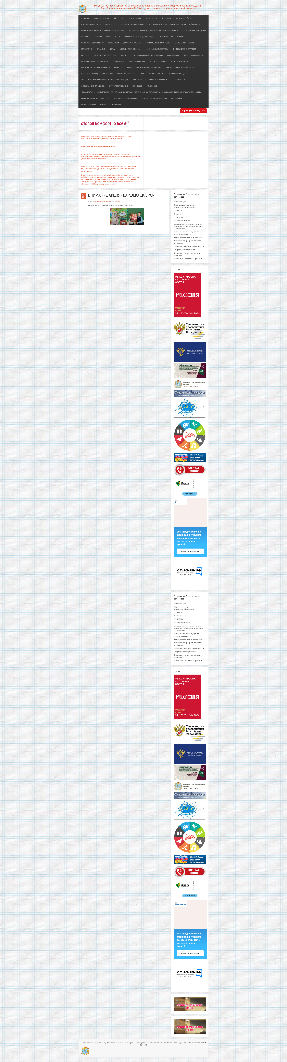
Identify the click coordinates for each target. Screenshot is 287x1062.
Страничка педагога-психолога (131, 24)
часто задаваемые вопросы (157, 49)
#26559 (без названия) (158, 61)
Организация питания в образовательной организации (102, 31)
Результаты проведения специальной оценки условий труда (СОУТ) (175, 24)
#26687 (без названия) (179, 61)
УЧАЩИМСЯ (181, 37)
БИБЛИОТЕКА (109, 24)
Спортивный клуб (113, 37)
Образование (178, 214)
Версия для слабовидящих (193, 111)
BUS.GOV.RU (85, 37)
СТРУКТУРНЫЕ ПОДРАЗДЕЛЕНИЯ (92, 43)
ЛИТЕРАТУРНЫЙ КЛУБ (88, 105)
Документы (178, 210)
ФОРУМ (112, 49)
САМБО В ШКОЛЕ (118, 61)
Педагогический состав (126, 74)
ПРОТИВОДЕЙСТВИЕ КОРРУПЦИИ (184, 49)
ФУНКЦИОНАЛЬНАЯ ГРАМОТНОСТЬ (157, 43)
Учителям (167, 18)
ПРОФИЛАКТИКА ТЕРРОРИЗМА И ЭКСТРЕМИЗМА (144, 68)
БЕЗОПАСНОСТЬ (151, 18)
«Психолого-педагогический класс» (95, 68)
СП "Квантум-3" (86, 49)
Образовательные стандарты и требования (188, 259)
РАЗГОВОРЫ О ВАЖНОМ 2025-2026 (93, 86)
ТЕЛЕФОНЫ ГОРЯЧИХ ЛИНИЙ (184, 43)
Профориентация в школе (91, 24)
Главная (85, 18)
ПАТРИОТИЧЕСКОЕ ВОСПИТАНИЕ (105, 55)
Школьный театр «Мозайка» (130, 49)
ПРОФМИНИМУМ (173, 55)
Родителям (97, 37)
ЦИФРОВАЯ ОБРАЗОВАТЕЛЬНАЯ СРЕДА (94, 61)
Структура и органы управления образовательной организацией (184, 206)
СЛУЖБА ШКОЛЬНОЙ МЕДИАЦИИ (194, 31)
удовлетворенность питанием (125, 98)
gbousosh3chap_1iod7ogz (102, 201)
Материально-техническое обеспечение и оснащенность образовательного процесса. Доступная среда (189, 226)
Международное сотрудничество (185, 250)
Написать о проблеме (190, 551)
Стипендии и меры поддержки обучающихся (189, 246)
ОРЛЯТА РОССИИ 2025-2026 (118, 86)
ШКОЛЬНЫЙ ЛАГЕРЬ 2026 (180, 98)
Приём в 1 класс (134, 18)
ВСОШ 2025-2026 (180, 80)
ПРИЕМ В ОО (118, 68)
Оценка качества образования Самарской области (98, 146)
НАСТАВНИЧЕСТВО (166, 37)
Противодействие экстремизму (154, 98)
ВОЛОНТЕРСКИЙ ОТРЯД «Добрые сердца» (140, 37)
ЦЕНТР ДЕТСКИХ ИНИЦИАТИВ (194, 55)
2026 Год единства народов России (95, 98)
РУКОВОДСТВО (107, 74)
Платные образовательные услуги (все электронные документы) (187, 233)
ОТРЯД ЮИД (101, 49)
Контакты (104, 105)
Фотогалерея (117, 105)
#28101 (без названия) (89, 74)
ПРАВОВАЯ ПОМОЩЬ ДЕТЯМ (178, 74)
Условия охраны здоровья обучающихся (124, 43)
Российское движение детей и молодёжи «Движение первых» (153, 31)
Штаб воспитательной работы (152, 74)
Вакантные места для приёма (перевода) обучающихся (187, 242)
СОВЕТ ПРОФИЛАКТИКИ (137, 61)
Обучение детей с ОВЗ (184, 18)
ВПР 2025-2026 (137, 86)
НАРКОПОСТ (85, 55)
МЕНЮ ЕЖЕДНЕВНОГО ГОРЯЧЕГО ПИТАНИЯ (180, 68)
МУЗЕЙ (123, 55)
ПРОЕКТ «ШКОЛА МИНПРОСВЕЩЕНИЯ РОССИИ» (146, 55)
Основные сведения (102, 18)
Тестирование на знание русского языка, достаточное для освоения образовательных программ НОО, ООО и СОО (125, 80)
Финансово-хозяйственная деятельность (188, 237)
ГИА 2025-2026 (152, 86)
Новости (119, 18)
